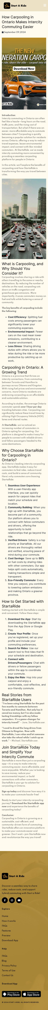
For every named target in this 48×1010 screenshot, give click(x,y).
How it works (9, 921)
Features (6, 931)
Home (5, 916)
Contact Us (7, 975)
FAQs (4, 926)
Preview (6, 936)
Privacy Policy (9, 966)
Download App (10, 940)
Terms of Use (8, 971)
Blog (4, 961)
